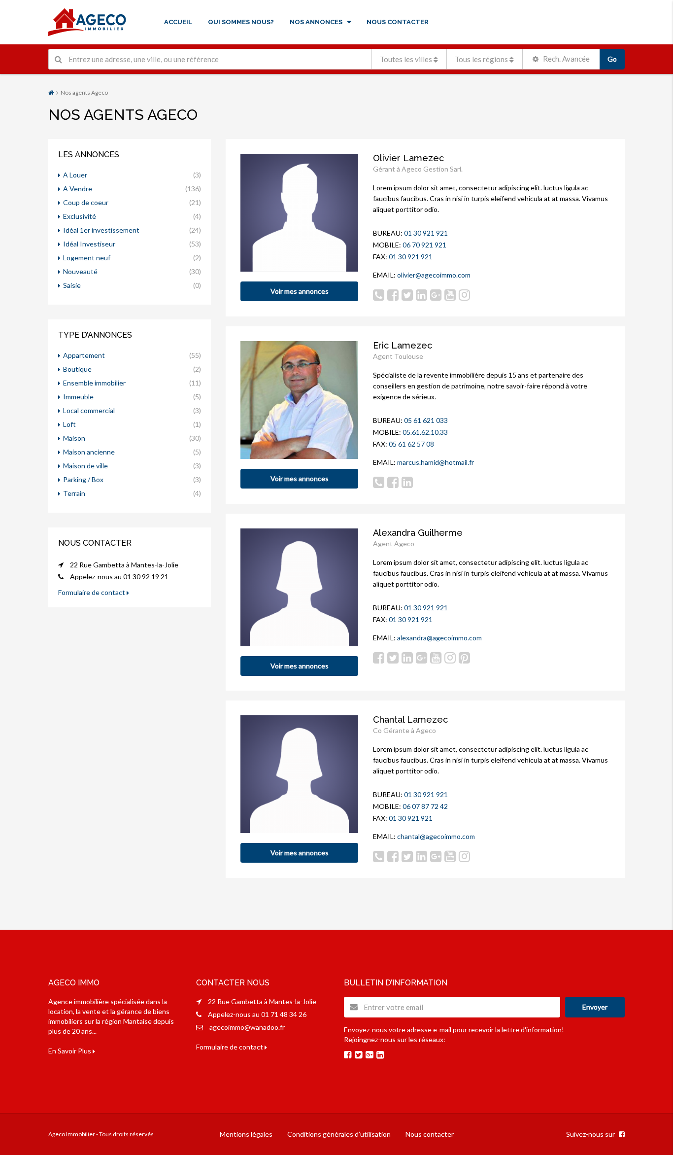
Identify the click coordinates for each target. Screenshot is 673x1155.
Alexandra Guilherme (418, 532)
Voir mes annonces (299, 291)
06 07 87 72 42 (425, 806)
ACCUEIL (178, 22)
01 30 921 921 (426, 233)
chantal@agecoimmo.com (436, 836)
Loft (69, 424)
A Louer (75, 175)
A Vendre (77, 188)
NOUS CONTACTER (398, 22)
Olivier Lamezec (408, 158)
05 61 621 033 (426, 420)
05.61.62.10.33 (425, 432)
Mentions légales (246, 1134)
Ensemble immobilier (94, 383)
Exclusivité (79, 216)
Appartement (84, 355)
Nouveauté (80, 271)
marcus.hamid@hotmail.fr (435, 462)
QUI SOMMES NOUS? (241, 22)
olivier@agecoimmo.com (434, 275)
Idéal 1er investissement (101, 230)
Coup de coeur (85, 202)
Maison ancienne (89, 452)
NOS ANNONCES (316, 22)
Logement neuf (86, 257)
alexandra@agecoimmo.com (439, 637)
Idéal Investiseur (89, 244)
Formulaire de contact (92, 592)
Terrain (74, 493)
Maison (74, 438)
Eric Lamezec (402, 345)
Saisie (72, 285)
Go (612, 59)
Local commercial (89, 410)
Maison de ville (85, 465)
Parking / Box (83, 479)
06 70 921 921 (424, 245)
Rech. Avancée (565, 58)
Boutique (77, 369)
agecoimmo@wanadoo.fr (247, 1027)
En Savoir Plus (70, 1051)
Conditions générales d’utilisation (339, 1134)
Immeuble (78, 396)
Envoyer (594, 1007)
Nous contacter (429, 1134)
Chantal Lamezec (410, 719)
